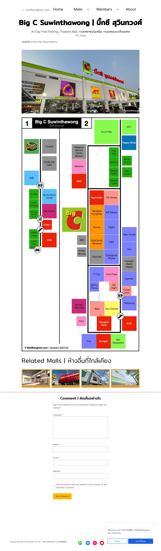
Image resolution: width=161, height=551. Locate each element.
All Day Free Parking (44, 31)
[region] (130, 534)
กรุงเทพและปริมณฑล (116, 31)
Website (56, 471)
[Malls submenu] (88, 9)
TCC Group (80, 35)
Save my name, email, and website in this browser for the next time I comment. (81, 486)
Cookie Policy (116, 533)
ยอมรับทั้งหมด (141, 541)
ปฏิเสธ (117, 541)
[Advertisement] (80, 521)
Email (56, 458)
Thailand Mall (68, 31)
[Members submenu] (117, 9)
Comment (58, 415)
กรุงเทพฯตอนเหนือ (90, 31)
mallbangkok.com (38, 10)
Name (56, 444)
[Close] (153, 524)
